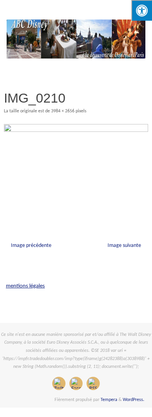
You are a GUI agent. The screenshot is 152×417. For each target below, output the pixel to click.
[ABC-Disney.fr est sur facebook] (76, 383)
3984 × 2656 (62, 111)
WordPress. (133, 399)
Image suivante (124, 245)
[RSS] (93, 383)
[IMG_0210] (76, 172)
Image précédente (31, 245)
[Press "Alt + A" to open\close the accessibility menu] (141, 10)
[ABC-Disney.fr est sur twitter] (58, 383)
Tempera (109, 399)
